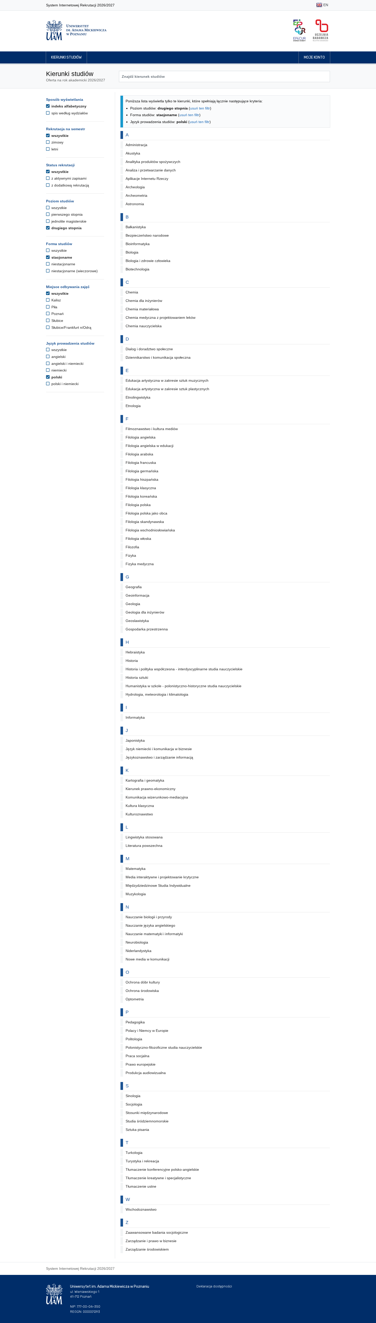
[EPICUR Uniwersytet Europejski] (299, 30)
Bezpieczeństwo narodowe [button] (147, 235)
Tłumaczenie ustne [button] (141, 1186)
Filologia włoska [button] (138, 539)
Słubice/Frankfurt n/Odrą (70, 327)
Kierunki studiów (66, 57)
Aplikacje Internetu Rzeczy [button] (147, 179)
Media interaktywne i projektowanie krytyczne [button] (162, 877)
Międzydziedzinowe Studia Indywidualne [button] (158, 885)
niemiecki (58, 370)
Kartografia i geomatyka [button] (145, 780)
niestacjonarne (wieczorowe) (74, 271)
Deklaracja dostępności (214, 1286)
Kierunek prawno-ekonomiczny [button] (150, 789)
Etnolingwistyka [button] (138, 397)
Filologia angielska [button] (141, 437)
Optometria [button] (135, 999)
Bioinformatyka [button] (138, 244)
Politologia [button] (134, 1039)
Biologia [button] (132, 252)
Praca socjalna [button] (137, 1056)
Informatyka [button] (135, 717)
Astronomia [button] (135, 204)
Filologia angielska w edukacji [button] (149, 446)
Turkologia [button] (134, 1153)
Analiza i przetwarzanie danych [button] (151, 170)
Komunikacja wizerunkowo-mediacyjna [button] (157, 797)
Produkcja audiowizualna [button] (146, 1073)
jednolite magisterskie (68, 221)
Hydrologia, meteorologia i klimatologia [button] (157, 694)
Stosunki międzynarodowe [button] (147, 1113)
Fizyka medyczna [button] (140, 564)
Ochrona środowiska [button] (142, 991)
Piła (53, 307)
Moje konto (314, 57)
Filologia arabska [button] (139, 454)
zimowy (56, 142)
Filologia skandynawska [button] (145, 522)
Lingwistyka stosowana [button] (144, 837)
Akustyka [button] (133, 153)
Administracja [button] (136, 145)
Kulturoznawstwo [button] (139, 814)
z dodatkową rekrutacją (69, 185)
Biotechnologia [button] (137, 269)
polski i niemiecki (64, 384)
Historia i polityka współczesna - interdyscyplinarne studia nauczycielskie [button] (184, 669)
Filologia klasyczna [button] (141, 488)
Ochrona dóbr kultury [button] (143, 982)
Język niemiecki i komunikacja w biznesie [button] (159, 749)
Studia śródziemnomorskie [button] (147, 1121)
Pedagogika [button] (135, 1022)
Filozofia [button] (132, 547)
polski (56, 377)
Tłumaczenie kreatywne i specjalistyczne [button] (158, 1178)
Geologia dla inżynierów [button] (145, 612)
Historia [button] (132, 661)
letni (54, 149)
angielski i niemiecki (66, 364)
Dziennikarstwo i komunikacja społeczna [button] (158, 357)
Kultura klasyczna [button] (140, 806)
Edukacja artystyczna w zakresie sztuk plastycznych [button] (167, 389)
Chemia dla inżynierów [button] (144, 301)
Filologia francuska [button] (141, 463)
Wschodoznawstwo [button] (141, 1209)
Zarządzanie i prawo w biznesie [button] (151, 1241)
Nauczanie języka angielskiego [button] (150, 925)
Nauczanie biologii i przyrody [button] (149, 917)
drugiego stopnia (66, 228)
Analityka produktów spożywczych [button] (153, 162)
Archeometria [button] (136, 195)
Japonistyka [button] (135, 740)
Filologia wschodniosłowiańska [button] (150, 530)
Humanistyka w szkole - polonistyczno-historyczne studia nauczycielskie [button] (183, 686)
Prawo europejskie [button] (141, 1064)
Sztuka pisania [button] (137, 1130)
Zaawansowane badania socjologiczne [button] (157, 1232)
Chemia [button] (132, 292)
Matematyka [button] (136, 869)
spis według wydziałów (69, 113)
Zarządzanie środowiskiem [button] (147, 1249)
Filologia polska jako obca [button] (146, 513)
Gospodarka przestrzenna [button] (147, 629)
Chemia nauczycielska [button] (144, 326)
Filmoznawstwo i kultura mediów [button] (152, 429)
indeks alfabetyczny (68, 106)
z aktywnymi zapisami (68, 178)
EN (325, 5)
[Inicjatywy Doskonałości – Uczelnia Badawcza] (320, 30)
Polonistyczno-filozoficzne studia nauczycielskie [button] (164, 1047)
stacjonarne (61, 257)
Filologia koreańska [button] (141, 496)
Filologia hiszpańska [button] (142, 479)
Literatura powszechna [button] (144, 846)
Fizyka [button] (131, 555)
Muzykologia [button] (136, 894)
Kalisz (55, 300)
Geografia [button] (134, 587)
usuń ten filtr (200, 108)
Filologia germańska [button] (142, 471)
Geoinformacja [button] (137, 595)
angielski (57, 357)
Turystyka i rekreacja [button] (142, 1161)
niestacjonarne (62, 264)
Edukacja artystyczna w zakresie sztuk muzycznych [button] (167, 380)
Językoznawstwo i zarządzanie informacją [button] (159, 757)
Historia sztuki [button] (137, 677)
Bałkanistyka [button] (136, 227)
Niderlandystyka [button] (138, 951)
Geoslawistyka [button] (137, 621)
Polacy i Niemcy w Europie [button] (147, 1031)
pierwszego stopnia (66, 214)
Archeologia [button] (135, 187)
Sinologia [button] (133, 1096)
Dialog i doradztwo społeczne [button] (149, 349)
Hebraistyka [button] (135, 652)
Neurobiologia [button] (137, 942)
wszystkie (59, 136)
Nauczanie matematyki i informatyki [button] (154, 934)
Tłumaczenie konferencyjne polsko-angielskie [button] (162, 1169)
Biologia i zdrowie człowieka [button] (148, 261)
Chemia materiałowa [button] (142, 309)
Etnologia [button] (133, 406)
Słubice (56, 321)
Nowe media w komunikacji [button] (147, 959)
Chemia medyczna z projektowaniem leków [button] (160, 317)
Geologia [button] (133, 604)
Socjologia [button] (134, 1104)
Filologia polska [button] (138, 505)
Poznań (57, 314)
